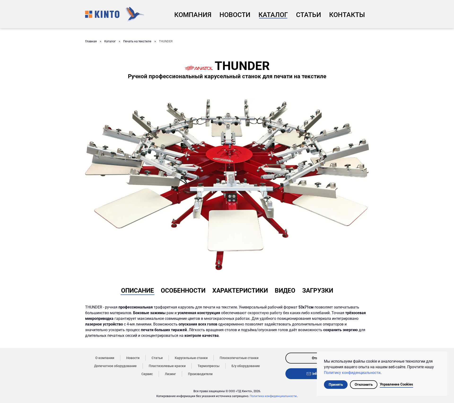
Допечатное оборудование (115, 366)
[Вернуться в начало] (114, 14)
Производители (200, 374)
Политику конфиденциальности (352, 372)
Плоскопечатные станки (239, 358)
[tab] (137, 289)
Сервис (147, 374)
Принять (336, 384)
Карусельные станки (191, 358)
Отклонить (364, 384)
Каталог (273, 15)
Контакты (347, 15)
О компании (104, 358)
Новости (234, 15)
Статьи (308, 15)
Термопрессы (208, 366)
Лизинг (170, 374)
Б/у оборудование (245, 366)
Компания (192, 15)
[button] (227, 184)
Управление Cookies (396, 384)
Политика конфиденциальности (273, 396)
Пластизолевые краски (167, 366)
